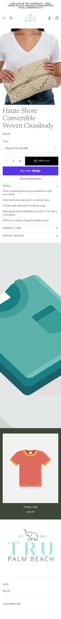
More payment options (30, 179)
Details (7, 185)
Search (6, 591)
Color (6, 141)
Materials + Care (12, 228)
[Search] (11, 18)
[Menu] (4, 18)
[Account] (49, 18)
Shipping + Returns (13, 235)
